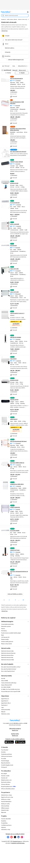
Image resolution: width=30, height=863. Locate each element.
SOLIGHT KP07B (14, 399)
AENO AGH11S (13, 419)
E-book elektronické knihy (7, 624)
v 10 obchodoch (14, 411)
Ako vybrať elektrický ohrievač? (18, 151)
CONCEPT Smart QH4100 (16, 162)
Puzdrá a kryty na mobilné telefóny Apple (11, 633)
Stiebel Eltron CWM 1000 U (17, 484)
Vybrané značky (5, 648)
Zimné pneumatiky (5, 709)
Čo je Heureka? (4, 750)
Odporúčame (5, 696)
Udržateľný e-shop (5, 829)
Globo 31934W (4, 681)
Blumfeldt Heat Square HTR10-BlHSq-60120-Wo (18, 129)
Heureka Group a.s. (17, 841)
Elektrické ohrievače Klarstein (8, 653)
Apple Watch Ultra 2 (6, 703)
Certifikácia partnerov (6, 825)
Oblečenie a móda (5, 714)
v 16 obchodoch (14, 284)
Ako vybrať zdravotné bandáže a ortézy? (10, 667)
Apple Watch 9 (4, 701)
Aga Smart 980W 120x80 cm (17, 463)
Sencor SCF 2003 (14, 292)
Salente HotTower (15, 550)
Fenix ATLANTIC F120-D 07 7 (17, 313)
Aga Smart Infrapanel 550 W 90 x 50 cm (19, 572)
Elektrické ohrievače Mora (7, 655)
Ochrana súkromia (5, 784)
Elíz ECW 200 (13, 245)
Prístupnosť (4, 767)
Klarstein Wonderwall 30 (16, 78)
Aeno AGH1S (13, 359)
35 (23, 600)
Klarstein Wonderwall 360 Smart (18, 441)
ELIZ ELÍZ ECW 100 (14, 203)
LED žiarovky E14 (5, 637)
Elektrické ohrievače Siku (7, 657)
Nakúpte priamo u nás (6, 780)
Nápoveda (3, 812)
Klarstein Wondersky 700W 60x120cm (17, 102)
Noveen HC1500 (14, 380)
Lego (2, 707)
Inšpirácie (3, 827)
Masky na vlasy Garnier (6, 644)
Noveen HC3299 (14, 183)
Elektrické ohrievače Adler (7, 651)
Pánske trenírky (5, 639)
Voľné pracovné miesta (6, 756)
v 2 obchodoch (13, 92)
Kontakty (3, 752)
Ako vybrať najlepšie (7, 664)
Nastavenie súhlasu (6, 782)
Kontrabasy (4, 631)
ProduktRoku (4, 823)
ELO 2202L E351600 (5, 687)
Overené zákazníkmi (6, 819)
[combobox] (15, 15)
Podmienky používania (6, 754)
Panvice (3, 628)
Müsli (2, 635)
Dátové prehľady (5, 806)
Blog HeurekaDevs (5, 763)
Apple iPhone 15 (5, 699)
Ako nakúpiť (4, 773)
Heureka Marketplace (6, 801)
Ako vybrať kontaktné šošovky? (8, 669)
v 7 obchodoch (13, 216)
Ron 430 (3, 678)
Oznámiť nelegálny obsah (7, 765)
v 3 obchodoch (13, 119)
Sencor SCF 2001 (14, 269)
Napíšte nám (15, 730)
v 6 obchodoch (13, 237)
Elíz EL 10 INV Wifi (14, 224)
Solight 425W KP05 (15, 507)
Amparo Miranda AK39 (6, 685)
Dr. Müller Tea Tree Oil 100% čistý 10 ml (10, 689)
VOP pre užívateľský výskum (8, 789)
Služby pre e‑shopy (5, 799)
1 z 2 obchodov (13, 327)
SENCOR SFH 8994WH (15, 337)
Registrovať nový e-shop (7, 797)
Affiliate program (5, 808)
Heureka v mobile (5, 776)
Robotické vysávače (6, 626)
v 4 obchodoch (13, 476)
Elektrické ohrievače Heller (7, 660)
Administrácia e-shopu (6, 795)
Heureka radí (4, 778)
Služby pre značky (5, 804)
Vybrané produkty (6, 676)
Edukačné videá (5, 810)
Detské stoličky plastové (7, 641)
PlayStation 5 (4, 705)
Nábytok (3, 712)
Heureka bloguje (5, 761)
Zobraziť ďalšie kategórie (14, 60)
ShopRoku (3, 821)
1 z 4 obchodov (13, 433)
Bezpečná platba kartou (7, 786)
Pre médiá (3, 758)
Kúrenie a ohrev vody (22, 19)
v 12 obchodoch (14, 521)
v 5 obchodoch (13, 392)
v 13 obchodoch (14, 563)
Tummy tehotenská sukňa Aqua (8, 683)
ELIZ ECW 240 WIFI (14, 530)
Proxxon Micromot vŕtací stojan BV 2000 (10, 691)
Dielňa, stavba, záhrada (12, 19)
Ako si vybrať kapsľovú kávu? (8, 671)
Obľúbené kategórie (7, 622)
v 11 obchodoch (14, 261)
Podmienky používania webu (18, 843)
